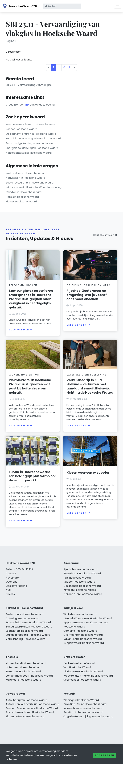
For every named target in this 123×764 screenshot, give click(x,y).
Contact (11, 573)
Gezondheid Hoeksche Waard (82, 586)
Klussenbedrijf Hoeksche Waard (25, 663)
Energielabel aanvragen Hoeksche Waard (32, 148)
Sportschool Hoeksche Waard (82, 680)
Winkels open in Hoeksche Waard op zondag (34, 187)
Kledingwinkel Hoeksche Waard (83, 671)
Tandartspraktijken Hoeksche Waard (29, 626)
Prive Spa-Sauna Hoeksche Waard (85, 704)
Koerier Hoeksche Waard (21, 129)
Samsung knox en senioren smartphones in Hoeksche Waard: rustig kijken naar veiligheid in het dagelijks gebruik (31, 299)
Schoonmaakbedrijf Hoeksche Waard (29, 676)
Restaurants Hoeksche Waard (24, 614)
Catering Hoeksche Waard (22, 618)
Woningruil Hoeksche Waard (81, 700)
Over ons (11, 582)
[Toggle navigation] (117, 6)
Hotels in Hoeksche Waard (22, 197)
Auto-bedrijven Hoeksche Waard (26, 700)
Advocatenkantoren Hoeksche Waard (30, 712)
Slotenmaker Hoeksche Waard (25, 716)
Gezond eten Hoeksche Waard (82, 594)
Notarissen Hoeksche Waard (23, 667)
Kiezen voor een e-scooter (88, 472)
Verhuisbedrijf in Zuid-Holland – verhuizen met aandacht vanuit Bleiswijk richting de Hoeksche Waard (89, 386)
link (27, 105)
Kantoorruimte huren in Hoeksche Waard (31, 124)
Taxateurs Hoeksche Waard (23, 671)
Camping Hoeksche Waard (80, 631)
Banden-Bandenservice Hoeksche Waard (32, 708)
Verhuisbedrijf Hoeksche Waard (25, 639)
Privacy (10, 594)
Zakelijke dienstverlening (86, 374)
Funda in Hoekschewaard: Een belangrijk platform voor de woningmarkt (32, 476)
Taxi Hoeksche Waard (77, 578)
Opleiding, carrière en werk (88, 285)
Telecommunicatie (23, 285)
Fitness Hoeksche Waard (21, 201)
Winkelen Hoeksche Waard (80, 614)
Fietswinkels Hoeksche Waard (82, 573)
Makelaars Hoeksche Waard (23, 680)
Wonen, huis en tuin (24, 374)
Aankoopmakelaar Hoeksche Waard (29, 153)
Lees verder (19, 329)
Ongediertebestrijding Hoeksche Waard (88, 716)
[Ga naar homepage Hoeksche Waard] (21, 6)
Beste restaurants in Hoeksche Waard (29, 182)
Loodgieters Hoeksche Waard (24, 631)
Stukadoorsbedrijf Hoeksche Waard (28, 635)
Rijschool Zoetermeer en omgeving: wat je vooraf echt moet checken (86, 294)
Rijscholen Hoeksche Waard (80, 569)
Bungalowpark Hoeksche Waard (83, 643)
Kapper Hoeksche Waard (79, 582)
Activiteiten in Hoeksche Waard (25, 178)
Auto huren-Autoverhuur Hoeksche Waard (32, 704)
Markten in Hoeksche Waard (23, 192)
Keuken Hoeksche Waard (79, 663)
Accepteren (105, 755)
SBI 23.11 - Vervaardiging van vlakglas (29, 85)
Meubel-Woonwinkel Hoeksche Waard (87, 618)
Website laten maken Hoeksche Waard (88, 676)
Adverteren (13, 578)
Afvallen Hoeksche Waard (79, 590)
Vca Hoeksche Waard (77, 667)
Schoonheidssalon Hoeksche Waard (28, 622)
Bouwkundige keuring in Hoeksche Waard (31, 143)
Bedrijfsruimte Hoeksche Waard (83, 712)
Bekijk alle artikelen (103, 235)
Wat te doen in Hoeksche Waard (26, 173)
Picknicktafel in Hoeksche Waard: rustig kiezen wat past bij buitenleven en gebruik (30, 386)
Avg (8, 590)
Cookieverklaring (16, 586)
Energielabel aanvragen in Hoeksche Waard (33, 138)
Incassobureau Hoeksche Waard (83, 708)
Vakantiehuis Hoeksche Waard (82, 639)
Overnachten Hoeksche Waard (83, 635)
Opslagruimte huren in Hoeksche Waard (31, 134)
